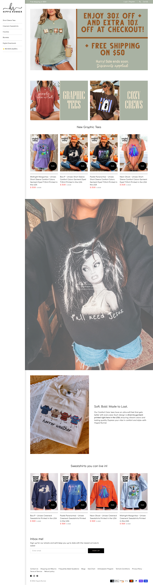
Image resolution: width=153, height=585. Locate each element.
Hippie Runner (41, 581)
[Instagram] (34, 576)
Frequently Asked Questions (69, 569)
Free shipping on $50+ (38, 2)
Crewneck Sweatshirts (10, 26)
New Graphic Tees (89, 127)
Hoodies (6, 32)
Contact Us (34, 569)
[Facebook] (31, 576)
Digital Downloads (9, 43)
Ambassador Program (105, 569)
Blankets (6, 37)
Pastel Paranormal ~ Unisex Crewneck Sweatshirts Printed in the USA (73, 518)
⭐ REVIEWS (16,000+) (10, 49)
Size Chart (91, 569)
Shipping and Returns (48, 569)
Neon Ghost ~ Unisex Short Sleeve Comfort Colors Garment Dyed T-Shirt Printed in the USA (133, 179)
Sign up (96, 551)
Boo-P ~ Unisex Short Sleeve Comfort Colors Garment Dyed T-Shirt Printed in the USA (73, 179)
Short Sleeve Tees (9, 20)
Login (126, 2)
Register (132, 2)
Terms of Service (36, 571)
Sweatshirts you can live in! (89, 466)
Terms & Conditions (123, 569)
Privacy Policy (137, 569)
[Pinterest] (37, 576)
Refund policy (49, 571)
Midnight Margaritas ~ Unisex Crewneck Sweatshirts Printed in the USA (133, 518)
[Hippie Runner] (12, 8)
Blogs (83, 569)
